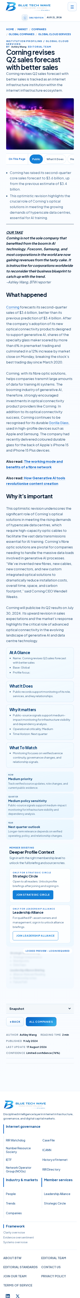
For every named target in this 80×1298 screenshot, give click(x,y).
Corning (13, 307)
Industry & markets (22, 1180)
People (11, 1194)
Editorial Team (53, 1258)
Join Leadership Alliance (35, 935)
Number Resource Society (18, 1150)
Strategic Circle (55, 1203)
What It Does (55, 159)
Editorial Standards (20, 1267)
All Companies (41, 1021)
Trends (10, 1203)
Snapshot (16, 1008)
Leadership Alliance (57, 1194)
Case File (48, 1140)
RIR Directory (51, 1169)
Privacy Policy (53, 1276)
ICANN (46, 1150)
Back (15, 1021)
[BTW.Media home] (28, 6)
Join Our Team (14, 1276)
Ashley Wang (28, 1034)
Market (22, 29)
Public (36, 159)
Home (10, 29)
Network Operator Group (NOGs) (18, 1169)
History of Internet (54, 1159)
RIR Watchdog (15, 1140)
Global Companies (21, 34)
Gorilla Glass (59, 423)
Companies (38, 29)
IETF (9, 1159)
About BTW (12, 1258)
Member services (58, 1180)
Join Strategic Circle (33, 894)
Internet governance (23, 1126)
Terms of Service (17, 1285)
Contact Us (51, 1267)
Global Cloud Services (54, 34)
